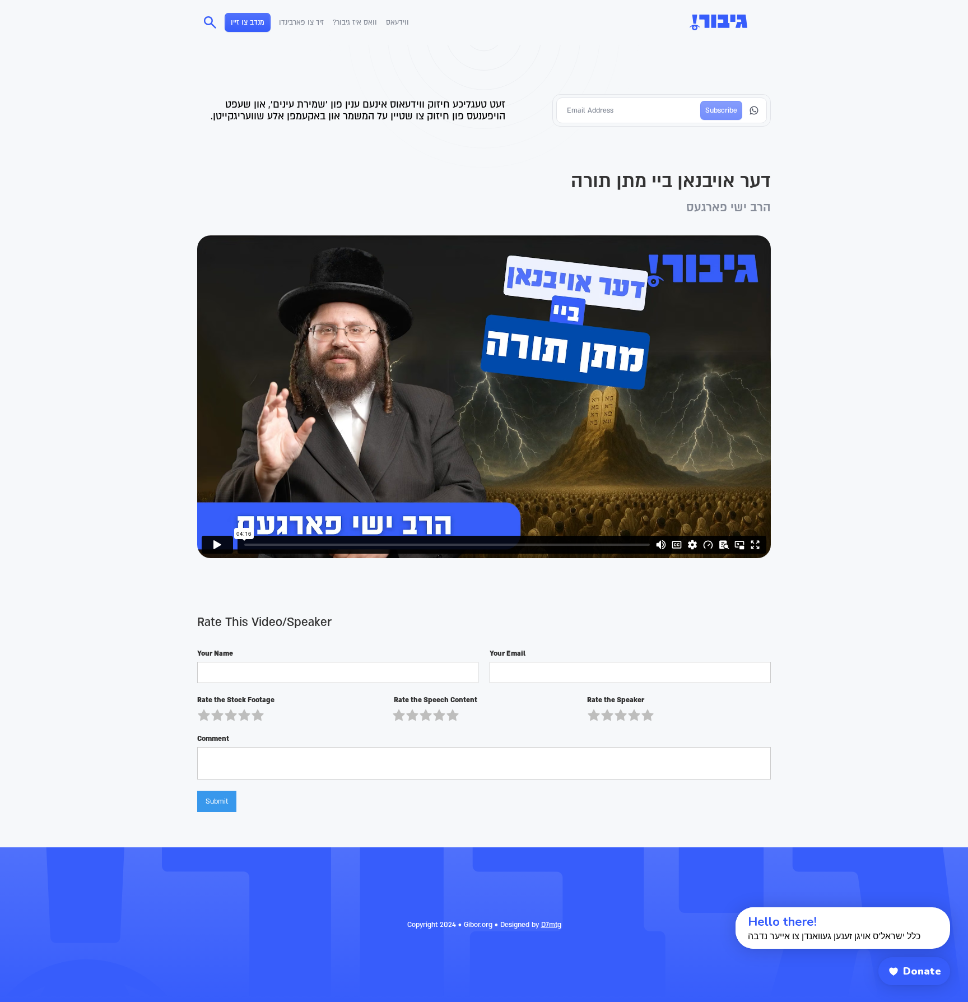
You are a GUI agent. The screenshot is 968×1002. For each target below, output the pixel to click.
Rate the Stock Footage (235, 699)
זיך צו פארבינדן (301, 22)
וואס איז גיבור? (355, 22)
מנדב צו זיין (247, 22)
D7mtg (551, 924)
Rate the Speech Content (434, 699)
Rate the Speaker (615, 699)
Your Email (507, 653)
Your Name (215, 653)
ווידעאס (397, 22)
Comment (213, 738)
